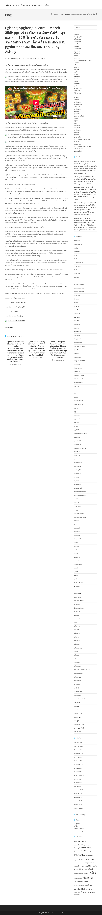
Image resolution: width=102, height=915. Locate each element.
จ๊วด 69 (76, 575)
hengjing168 (77, 339)
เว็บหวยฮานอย (78, 713)
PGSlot (78, 855)
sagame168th (78, 104)
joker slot (77, 91)
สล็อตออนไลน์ (78, 666)
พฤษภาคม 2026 (78, 754)
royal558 (76, 477)
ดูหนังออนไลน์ (78, 86)
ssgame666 (77, 535)
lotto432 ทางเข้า (79, 375)
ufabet (76, 553)
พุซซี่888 (76, 111)
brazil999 (76, 299)
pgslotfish (90, 855)
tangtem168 (77, 539)
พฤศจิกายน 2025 (79, 775)
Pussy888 (91, 859)
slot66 (76, 44)
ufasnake (77, 561)
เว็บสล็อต (76, 710)
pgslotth (76, 860)
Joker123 (83, 851)
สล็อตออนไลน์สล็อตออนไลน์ (82, 670)
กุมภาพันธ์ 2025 (78, 808)
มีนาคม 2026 (78, 761)
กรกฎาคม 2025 (78, 790)
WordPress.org (78, 831)
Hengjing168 (78, 37)
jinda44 (76, 46)
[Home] (51, 14)
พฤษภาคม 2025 (78, 797)
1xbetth (76, 70)
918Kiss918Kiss (78, 262)
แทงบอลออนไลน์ (79, 724)
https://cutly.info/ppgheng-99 (15, 307)
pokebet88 (77, 441)
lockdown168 (78, 368)
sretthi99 (76, 532)
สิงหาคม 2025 (78, 786)
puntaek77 (77, 455)
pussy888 (77, 58)
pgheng (22, 298)
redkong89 (77, 470)
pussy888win (78, 466)
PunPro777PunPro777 (80, 448)
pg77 (75, 412)
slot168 (76, 521)
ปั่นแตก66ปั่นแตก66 (79, 608)
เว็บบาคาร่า (77, 144)
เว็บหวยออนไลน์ (78, 149)
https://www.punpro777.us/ (82, 146)
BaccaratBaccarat (79, 288)
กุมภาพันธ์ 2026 (78, 764)
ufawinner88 (78, 564)
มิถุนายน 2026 (78, 750)
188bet (76, 248)
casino (76, 302)
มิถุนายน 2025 (78, 793)
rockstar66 (77, 473)
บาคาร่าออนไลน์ (79, 116)
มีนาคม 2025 (78, 804)
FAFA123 (76, 321)
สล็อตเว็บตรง (77, 39)
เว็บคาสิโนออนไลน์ (79, 699)
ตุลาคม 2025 (77, 779)
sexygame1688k (79, 513)
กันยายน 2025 (78, 783)
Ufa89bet (77, 546)
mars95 (76, 386)
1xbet (76, 255)
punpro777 (77, 444)
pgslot (43, 59)
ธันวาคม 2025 (78, 772)
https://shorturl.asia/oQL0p (14, 316)
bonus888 (77, 295)
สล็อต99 (76, 652)
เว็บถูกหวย (77, 702)
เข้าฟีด (76, 826)
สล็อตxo (76, 62)
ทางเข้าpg (77, 586)
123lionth (77, 241)
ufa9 (75, 550)
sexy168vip (77, 506)
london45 (77, 372)
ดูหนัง (75, 579)
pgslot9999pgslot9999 (80, 433)
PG (75, 393)
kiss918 (76, 79)
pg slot (76, 81)
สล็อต (75, 622)
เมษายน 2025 (78, 801)
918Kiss (83, 841)
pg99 (75, 123)
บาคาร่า (76, 590)
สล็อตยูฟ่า (77, 662)
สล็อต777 (76, 637)
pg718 (76, 408)
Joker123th (77, 357)
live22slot (77, 128)
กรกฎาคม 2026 (78, 746)
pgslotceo (77, 437)
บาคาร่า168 (77, 593)
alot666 (76, 277)
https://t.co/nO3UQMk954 (16, 320)
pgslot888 (77, 77)
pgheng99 (77, 415)
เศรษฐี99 (76, 721)
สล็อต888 (76, 53)
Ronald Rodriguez (14, 59)
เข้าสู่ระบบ (77, 824)
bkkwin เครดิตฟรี (79, 292)
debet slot (77, 313)
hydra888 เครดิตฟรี (79, 346)
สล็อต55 (76, 630)
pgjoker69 (77, 419)
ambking (76, 281)
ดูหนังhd (76, 135)
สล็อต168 (76, 626)
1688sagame (78, 244)
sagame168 (77, 484)
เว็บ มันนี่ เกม (77, 695)
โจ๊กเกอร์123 (77, 93)
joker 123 (77, 107)
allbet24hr (77, 273)
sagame (76, 481)
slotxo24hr (77, 528)
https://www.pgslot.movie (82, 139)
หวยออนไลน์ (77, 151)
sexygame (77, 510)
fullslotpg (77, 125)
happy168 (77, 335)
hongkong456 (78, 342)
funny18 (76, 328)
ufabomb (77, 557)
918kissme (77, 270)
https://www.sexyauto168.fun (83, 60)
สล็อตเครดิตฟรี (78, 673)
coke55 (76, 310)
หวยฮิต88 (77, 684)
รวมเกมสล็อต (78, 619)
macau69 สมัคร (78, 383)
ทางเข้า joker (78, 88)
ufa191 (76, 542)
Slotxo (80, 866)
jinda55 (76, 350)
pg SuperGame (78, 404)
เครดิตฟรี (76, 688)
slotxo (76, 524)
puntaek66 (77, 452)
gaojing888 (77, 332)
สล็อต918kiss (78, 648)
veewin (76, 568)
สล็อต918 (76, 644)
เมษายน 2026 (78, 757)
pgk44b (76, 422)
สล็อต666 (76, 633)
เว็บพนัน (76, 706)
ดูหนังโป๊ (76, 67)
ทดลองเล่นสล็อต (78, 582)
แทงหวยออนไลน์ (79, 728)
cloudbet (76, 306)
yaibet (76, 572)
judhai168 (77, 51)
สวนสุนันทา (77, 681)
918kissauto (77, 266)
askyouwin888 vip (79, 284)
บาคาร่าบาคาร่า (78, 597)
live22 (87, 851)
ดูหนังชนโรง (77, 137)
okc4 (75, 390)
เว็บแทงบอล (77, 717)
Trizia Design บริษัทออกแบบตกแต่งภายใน (27, 5)
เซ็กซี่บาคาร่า (78, 692)
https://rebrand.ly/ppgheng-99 (15, 302)
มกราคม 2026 (78, 768)
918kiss (76, 97)
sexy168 (76, 502)
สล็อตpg (76, 655)
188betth (77, 84)
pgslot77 (76, 430)
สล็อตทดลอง (77, 65)
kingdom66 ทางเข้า (79, 361)
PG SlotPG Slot (78, 401)
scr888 (76, 499)
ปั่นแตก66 (77, 142)
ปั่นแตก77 (77, 612)
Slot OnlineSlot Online (80, 517)
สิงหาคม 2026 (78, 743)
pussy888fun (78, 462)
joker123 (76, 34)
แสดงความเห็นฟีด (79, 828)
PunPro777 (82, 860)
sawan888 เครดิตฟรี (80, 492)
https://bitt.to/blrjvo (11, 311)
